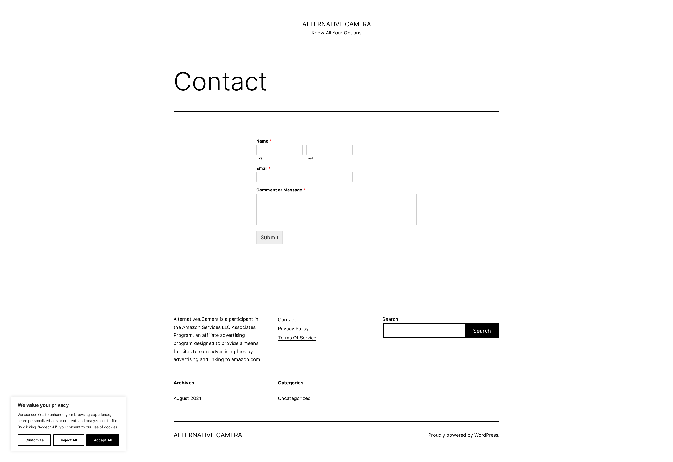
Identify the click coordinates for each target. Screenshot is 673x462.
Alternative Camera (336, 24)
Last (309, 158)
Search (390, 319)
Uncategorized (294, 398)
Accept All (103, 440)
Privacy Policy (293, 328)
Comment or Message (280, 189)
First (260, 158)
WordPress (486, 435)
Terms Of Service (297, 338)
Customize (34, 440)
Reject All (69, 440)
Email (263, 168)
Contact (287, 319)
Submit (269, 237)
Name (264, 141)
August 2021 (187, 398)
